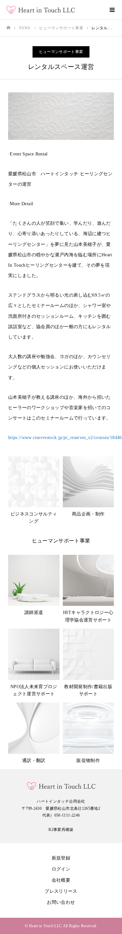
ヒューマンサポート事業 (61, 51)
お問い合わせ (61, 902)
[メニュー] (112, 10)
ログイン (61, 869)
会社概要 (61, 880)
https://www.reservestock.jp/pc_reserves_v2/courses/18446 (65, 437)
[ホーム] (8, 28)
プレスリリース (61, 891)
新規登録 (61, 858)
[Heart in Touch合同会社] (54, 10)
